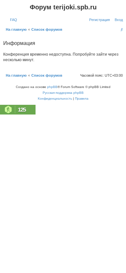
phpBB (52, 87)
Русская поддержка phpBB (63, 92)
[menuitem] (12, 20)
